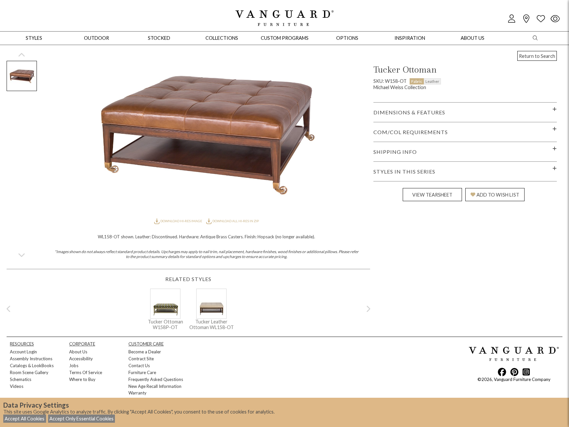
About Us (78, 351)
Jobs (73, 365)
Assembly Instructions (31, 358)
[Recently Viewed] (555, 19)
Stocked (159, 38)
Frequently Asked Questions (155, 379)
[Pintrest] (514, 371)
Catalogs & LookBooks (32, 365)
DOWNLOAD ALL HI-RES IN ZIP (235, 221)
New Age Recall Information (154, 386)
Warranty (137, 392)
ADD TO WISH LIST (497, 195)
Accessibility (81, 358)
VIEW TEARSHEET (432, 195)
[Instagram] (526, 371)
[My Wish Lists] (540, 19)
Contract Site (141, 358)
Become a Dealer (144, 351)
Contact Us (139, 365)
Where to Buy (82, 379)
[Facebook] (502, 371)
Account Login (23, 351)
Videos (16, 386)
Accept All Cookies (24, 418)
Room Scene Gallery (29, 372)
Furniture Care (142, 372)
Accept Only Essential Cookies (81, 418)
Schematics (20, 379)
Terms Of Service (85, 372)
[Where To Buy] (526, 19)
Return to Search (537, 56)
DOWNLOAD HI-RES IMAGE (181, 221)
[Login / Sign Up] (511, 19)
